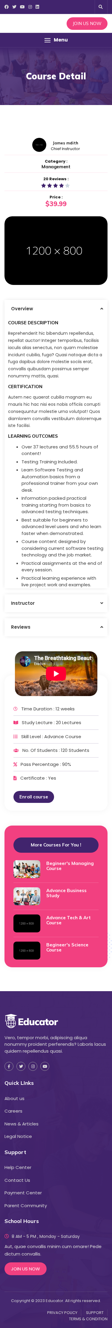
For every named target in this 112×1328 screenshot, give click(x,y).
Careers (13, 1111)
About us (14, 1098)
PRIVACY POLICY (62, 1312)
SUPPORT (95, 1312)
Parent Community (25, 1205)
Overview (22, 309)
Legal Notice (18, 1136)
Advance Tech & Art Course (68, 920)
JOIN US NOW (87, 23)
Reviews (20, 627)
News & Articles (21, 1124)
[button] (56, 40)
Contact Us (17, 1180)
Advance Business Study (66, 893)
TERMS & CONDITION (88, 1319)
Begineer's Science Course (67, 947)
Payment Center (23, 1193)
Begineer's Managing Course (70, 866)
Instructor (23, 603)
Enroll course (33, 797)
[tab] (56, 309)
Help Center (17, 1167)
